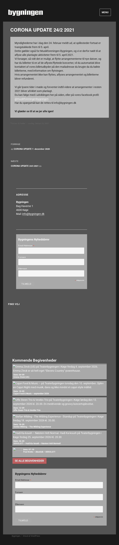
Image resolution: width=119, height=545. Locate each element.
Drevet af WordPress (31, 536)
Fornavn (22, 257)
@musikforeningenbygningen (31, 99)
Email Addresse (26, 245)
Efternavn (22, 268)
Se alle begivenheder (29, 460)
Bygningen (16, 536)
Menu (105, 12)
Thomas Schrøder (17, 123)
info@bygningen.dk (33, 213)
